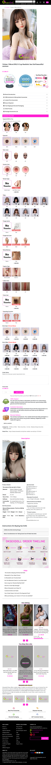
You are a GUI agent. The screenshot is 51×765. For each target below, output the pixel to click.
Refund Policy (5, 738)
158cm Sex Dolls (22, 427)
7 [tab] (22, 61)
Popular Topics (19, 743)
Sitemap (18, 742)
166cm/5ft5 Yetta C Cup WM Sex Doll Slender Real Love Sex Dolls (10, 672)
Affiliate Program (6, 747)
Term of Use (5, 740)
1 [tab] (10, 61)
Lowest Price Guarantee (11, 100)
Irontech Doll (30, 3)
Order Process (8, 108)
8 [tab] (24, 61)
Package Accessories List (11, 111)
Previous (4, 35)
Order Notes (5, 372)
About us (4, 726)
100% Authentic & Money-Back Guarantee (16, 97)
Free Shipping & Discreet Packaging (14, 106)
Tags (17, 732)
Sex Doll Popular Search (21, 730)
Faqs (17, 740)
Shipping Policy (5, 732)
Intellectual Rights (6, 743)
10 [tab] (28, 61)
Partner (4, 745)
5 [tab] (18, 61)
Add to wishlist (8, 423)
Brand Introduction (10, 94)
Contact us (4, 728)
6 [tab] (20, 61)
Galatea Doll (23, 3)
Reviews (18, 738)
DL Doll (7, 7)
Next (35, 35)
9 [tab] (26, 61)
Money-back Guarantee (7, 736)
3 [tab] (14, 61)
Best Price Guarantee (7, 734)
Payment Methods (6, 730)
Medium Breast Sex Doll (37, 427)
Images (18, 734)
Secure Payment (9, 103)
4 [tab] (16, 61)
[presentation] (24, 640)
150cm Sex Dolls (7, 428)
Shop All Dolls (19, 726)
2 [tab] (12, 61)
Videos (17, 736)
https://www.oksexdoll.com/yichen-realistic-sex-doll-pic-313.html (25, 431)
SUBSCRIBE (45, 738)
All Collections (19, 728)
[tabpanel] (19, 34)
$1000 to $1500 (13, 427)
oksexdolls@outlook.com (32, 520)
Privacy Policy (5, 742)
